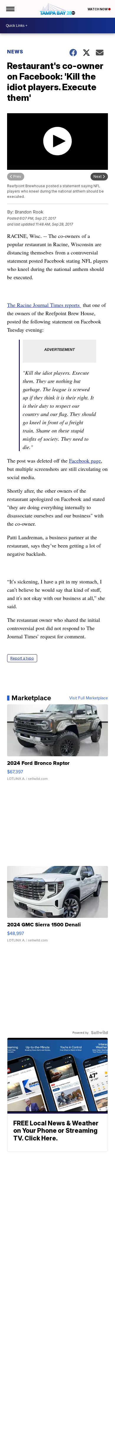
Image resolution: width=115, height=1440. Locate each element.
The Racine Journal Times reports (44, 304)
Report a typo (22, 658)
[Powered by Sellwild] (99, 1032)
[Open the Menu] (9, 8)
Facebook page (85, 460)
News (15, 52)
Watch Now (98, 9)
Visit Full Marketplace (88, 698)
